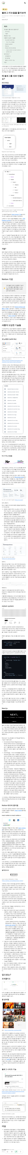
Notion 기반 (7, 36)
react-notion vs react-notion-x (13, 50)
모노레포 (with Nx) (10, 40)
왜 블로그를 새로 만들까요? (11, 29)
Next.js (7, 46)
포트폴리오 (8, 56)
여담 (5, 62)
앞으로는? (6, 54)
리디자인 (7, 31)
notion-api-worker (10, 925)
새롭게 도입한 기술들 (9, 38)
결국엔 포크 (9, 51)
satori (8, 1059)
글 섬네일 (7, 58)
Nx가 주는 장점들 (10, 42)
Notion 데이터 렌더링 (10, 48)
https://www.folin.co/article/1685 (13, 1030)
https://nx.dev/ (19, 500)
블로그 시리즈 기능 (10, 60)
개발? (6, 33)
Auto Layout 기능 (16, 214)
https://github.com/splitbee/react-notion (12, 880)
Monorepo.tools (19, 477)
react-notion (11, 315)
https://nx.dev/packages (8, 558)
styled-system (8, 44)
